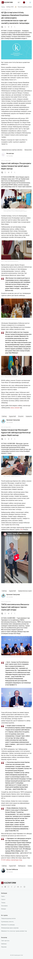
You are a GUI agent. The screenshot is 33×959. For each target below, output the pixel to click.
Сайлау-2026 (9, 7)
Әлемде (3, 909)
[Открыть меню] (30, 2)
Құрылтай (12, 416)
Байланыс (4, 943)
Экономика (4, 905)
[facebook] (11, 887)
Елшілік (20, 416)
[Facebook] (11, 27)
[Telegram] (8, 27)
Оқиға (3, 896)
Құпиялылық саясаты (7, 921)
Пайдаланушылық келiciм (8, 918)
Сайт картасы (5, 940)
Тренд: (3, 6)
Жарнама (3, 947)
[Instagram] (2, 27)
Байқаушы (21, 866)
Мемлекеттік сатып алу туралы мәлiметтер (14, 931)
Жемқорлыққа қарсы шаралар (10, 928)
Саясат (3, 899)
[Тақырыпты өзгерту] (25, 2)
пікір (21, 529)
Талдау (3, 902)
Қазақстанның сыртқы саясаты (12, 150)
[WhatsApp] (5, 27)
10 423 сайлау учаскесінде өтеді (11, 860)
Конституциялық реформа (25, 7)
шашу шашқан (15, 407)
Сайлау (4, 416)
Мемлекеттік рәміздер (8, 924)
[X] (15, 27)
